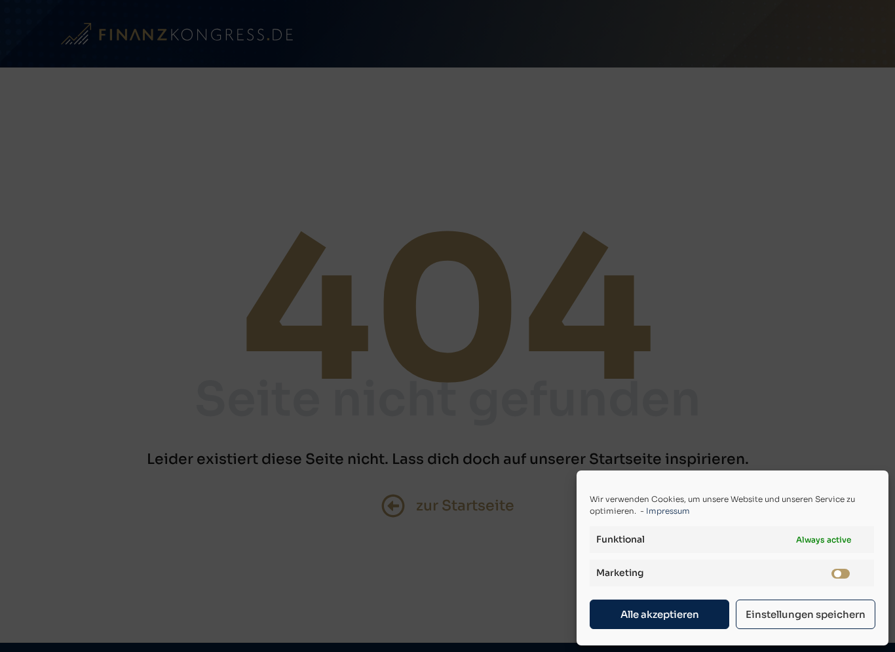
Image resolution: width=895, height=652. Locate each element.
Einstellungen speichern (806, 614)
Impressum (668, 511)
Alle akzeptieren (659, 614)
